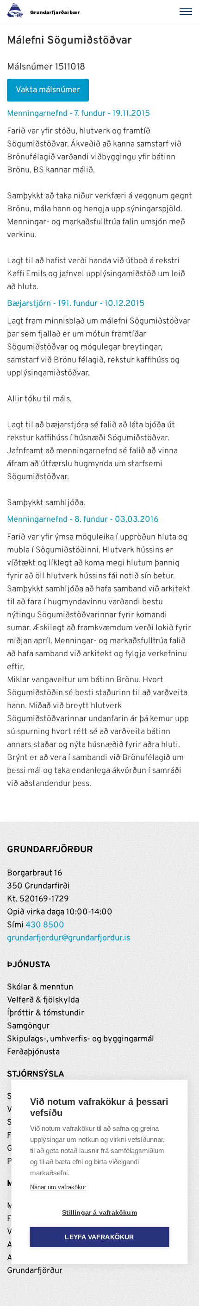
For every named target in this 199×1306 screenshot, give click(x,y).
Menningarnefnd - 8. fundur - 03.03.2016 (83, 519)
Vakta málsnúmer (48, 90)
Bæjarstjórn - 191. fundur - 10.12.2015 (75, 303)
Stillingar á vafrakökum (99, 1212)
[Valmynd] (187, 11)
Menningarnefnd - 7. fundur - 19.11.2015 (78, 113)
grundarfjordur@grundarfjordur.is (68, 938)
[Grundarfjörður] (46, 11)
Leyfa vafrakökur (99, 1237)
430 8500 (44, 925)
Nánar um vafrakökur (58, 1187)
